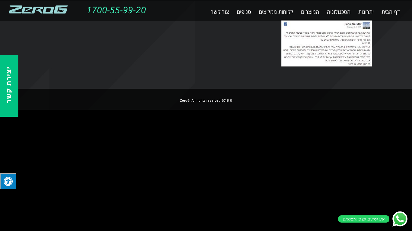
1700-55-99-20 (116, 10)
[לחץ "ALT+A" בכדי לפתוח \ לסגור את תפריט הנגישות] (8, 181)
